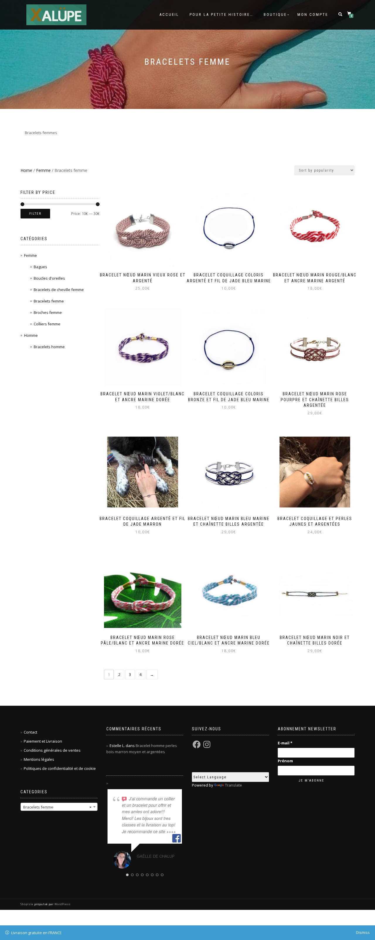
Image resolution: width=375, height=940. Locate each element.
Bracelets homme (49, 346)
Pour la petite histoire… (221, 14)
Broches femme (48, 312)
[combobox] (59, 807)
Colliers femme (47, 324)
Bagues (40, 266)
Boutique (275, 14)
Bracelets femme (49, 301)
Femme (43, 170)
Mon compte (312, 14)
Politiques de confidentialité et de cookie (60, 768)
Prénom (285, 760)
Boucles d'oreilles (49, 278)
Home (26, 170)
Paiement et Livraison (43, 741)
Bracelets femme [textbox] (57, 807)
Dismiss (363, 932)
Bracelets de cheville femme (59, 289)
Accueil (169, 14)
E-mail (285, 743)
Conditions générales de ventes (52, 750)
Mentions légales (39, 759)
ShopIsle (27, 904)
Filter (35, 214)
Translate (233, 785)
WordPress (62, 904)
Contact (30, 732)
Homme (31, 335)
